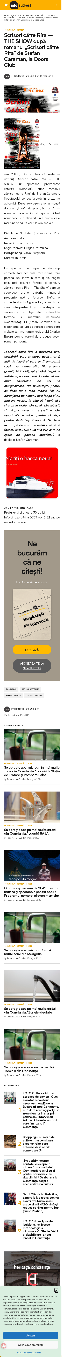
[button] (56, 1290)
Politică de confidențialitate (29, 1352)
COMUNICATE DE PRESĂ (31, 15)
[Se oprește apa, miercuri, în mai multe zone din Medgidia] (32, 927)
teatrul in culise (34, 695)
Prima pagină (10, 15)
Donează (32, 650)
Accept (30, 1335)
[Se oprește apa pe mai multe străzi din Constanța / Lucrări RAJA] (32, 807)
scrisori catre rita (30, 689)
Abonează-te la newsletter (32, 666)
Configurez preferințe (31, 1344)
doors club (11, 689)
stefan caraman (13, 695)
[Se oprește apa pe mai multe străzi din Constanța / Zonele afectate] (32, 986)
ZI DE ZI (28, 763)
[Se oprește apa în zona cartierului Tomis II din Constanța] (32, 1044)
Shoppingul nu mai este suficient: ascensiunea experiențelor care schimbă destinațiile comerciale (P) (39, 1143)
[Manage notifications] (3, 1346)
